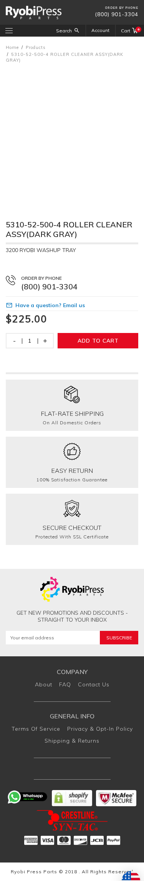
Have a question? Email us (50, 305)
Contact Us (93, 684)
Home (12, 47)
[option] (72, 133)
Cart (129, 30)
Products (36, 47)
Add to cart (98, 340)
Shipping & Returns (72, 740)
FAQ (65, 684)
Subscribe (119, 638)
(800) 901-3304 (116, 14)
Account (100, 30)
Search (64, 31)
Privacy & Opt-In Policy (100, 728)
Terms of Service (36, 728)
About (43, 684)
